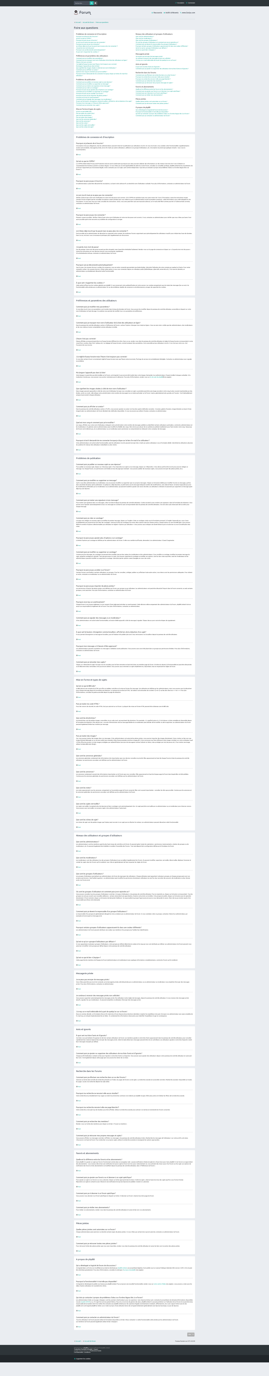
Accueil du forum (90, 1341)
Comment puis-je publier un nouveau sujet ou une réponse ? (94, 82)
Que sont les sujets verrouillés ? (85, 125)
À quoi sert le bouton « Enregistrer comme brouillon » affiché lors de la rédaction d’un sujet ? (104, 101)
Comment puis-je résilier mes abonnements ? (149, 95)
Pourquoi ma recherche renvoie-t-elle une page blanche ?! (153, 79)
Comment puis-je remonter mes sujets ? (88, 105)
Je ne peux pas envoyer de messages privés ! (149, 56)
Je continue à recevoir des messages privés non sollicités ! (153, 58)
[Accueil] (82, 12)
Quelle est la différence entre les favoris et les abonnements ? (154, 89)
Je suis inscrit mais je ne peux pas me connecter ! (90, 42)
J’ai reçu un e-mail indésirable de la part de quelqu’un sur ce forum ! (156, 60)
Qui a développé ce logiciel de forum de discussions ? (152, 110)
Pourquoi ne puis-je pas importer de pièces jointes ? (92, 95)
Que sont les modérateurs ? (144, 38)
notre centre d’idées (160, 1284)
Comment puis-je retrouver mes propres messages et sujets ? (154, 82)
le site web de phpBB (156, 377)
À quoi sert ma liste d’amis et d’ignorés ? (148, 66)
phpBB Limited (122, 1268)
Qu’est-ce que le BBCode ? (84, 111)
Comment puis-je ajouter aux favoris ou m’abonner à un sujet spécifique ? (158, 91)
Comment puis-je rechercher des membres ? (149, 81)
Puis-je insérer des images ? (84, 117)
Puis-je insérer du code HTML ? (85, 113)
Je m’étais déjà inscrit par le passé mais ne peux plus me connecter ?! (97, 46)
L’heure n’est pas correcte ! (84, 62)
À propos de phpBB (129, 1270)
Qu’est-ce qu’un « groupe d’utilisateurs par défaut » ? (151, 48)
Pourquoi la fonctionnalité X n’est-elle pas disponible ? (152, 111)
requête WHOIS (85, 1302)
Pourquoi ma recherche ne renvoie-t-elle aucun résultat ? (153, 77)
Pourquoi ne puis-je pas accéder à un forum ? (89, 93)
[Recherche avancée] (95, 3)
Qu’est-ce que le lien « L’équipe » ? (146, 50)
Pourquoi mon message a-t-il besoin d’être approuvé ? (92, 103)
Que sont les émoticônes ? (84, 115)
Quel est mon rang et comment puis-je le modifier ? (91, 71)
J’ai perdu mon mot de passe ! (85, 48)
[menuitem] (190, 3)
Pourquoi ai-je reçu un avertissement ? (87, 97)
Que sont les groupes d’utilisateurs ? (147, 40)
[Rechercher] (92, 3)
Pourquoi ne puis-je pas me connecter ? (88, 44)
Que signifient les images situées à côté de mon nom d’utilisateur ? (96, 68)
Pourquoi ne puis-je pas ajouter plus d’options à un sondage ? (95, 89)
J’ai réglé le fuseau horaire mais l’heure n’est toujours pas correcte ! (96, 64)
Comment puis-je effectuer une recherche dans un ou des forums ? (156, 75)
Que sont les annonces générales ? (86, 119)
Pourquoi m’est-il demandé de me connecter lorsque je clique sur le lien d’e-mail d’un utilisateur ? (101, 74)
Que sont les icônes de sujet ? (85, 127)
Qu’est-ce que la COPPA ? (83, 38)
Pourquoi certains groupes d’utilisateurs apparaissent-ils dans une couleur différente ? (162, 46)
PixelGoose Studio (95, 1350)
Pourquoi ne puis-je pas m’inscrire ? (87, 40)
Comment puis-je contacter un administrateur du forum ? (153, 115)
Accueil (78, 1341)
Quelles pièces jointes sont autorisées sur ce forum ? (151, 101)
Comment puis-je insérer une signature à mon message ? (93, 86)
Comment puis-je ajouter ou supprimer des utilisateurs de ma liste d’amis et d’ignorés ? (162, 68)
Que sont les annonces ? (83, 121)
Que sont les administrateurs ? (145, 36)
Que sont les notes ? (82, 123)
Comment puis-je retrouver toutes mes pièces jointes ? (152, 103)
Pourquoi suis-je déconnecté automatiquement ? (91, 50)
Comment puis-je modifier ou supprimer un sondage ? (92, 91)
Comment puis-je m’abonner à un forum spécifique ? (151, 93)
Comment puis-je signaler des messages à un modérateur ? (94, 99)
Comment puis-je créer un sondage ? (87, 88)
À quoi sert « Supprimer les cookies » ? (87, 52)
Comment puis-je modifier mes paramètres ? (89, 58)
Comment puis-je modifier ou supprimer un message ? (92, 84)
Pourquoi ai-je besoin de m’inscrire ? (87, 36)
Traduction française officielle (83, 1349)
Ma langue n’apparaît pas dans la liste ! (88, 66)
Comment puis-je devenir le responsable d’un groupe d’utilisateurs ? (156, 44)
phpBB (85, 1347)
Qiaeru (96, 1349)
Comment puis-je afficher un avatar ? (87, 69)
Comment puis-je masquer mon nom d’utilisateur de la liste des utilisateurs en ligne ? (101, 60)
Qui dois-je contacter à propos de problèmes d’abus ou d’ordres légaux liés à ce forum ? (162, 113)
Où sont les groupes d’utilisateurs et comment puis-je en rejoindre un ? (157, 42)
